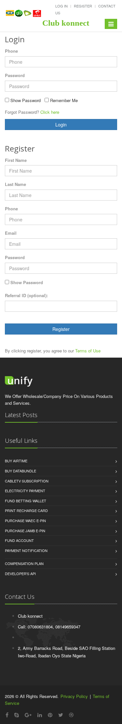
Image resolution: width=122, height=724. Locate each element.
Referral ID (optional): (26, 295)
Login (61, 124)
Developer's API (20, 573)
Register (83, 5)
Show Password (26, 282)
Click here (49, 112)
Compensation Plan (24, 563)
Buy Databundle (20, 470)
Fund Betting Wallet (25, 500)
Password (15, 75)
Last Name (15, 184)
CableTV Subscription (26, 480)
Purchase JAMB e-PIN (25, 530)
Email (11, 233)
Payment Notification (26, 550)
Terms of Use (88, 351)
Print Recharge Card (26, 510)
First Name (16, 160)
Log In (61, 5)
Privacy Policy (74, 696)
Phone (11, 51)
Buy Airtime (16, 460)
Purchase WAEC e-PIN (25, 520)
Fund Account (19, 540)
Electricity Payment (25, 490)
